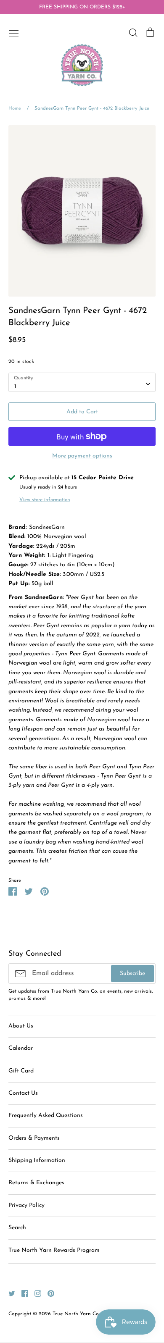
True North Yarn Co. (76, 1314)
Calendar (20, 1048)
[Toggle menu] (13, 32)
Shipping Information (36, 1160)
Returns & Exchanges (36, 1183)
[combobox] (82, 382)
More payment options (82, 456)
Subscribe (132, 973)
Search (17, 1228)
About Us (20, 1026)
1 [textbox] (15, 387)
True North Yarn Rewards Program (54, 1250)
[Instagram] (34, 1293)
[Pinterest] (47, 1293)
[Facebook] (21, 1293)
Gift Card (21, 1071)
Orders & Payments (34, 1138)
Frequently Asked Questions (45, 1115)
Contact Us (23, 1093)
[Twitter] (8, 1293)
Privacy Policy (26, 1205)
